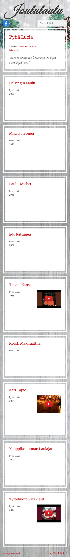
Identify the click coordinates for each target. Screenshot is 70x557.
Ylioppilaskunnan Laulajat (30, 449)
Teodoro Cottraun (28, 46)
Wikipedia (14, 50)
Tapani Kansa (20, 285)
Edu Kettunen (20, 234)
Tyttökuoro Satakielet (26, 499)
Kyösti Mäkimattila (25, 343)
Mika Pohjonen (21, 133)
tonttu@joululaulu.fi (57, 553)
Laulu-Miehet (20, 184)
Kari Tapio (17, 390)
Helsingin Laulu (22, 83)
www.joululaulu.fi (12, 553)
